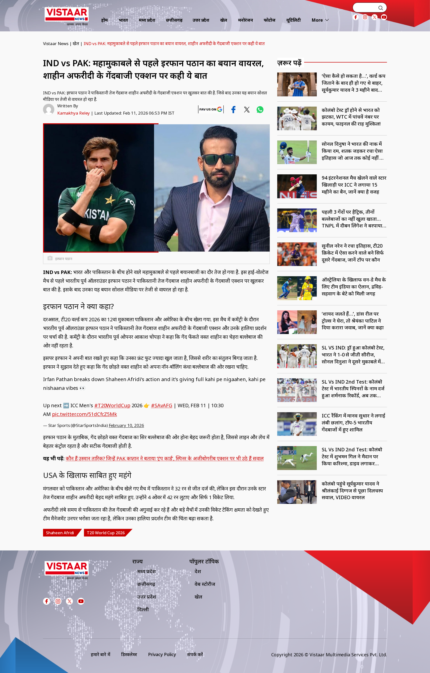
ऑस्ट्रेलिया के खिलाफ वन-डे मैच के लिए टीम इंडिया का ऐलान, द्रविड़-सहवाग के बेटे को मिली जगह (354, 286)
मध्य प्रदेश (147, 20)
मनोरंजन (245, 20)
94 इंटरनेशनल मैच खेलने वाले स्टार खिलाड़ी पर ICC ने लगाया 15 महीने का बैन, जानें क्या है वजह (354, 184)
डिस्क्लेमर (129, 654)
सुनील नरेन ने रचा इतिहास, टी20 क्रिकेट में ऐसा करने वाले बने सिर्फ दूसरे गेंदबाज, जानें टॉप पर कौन (353, 252)
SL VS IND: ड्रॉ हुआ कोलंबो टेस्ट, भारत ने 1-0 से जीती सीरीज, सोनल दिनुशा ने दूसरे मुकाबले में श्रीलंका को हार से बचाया (353, 354)
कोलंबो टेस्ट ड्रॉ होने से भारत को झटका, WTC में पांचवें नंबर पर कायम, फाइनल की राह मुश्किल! (351, 117)
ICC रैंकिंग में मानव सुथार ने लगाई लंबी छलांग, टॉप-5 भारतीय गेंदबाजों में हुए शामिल (353, 422)
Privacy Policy (162, 654)
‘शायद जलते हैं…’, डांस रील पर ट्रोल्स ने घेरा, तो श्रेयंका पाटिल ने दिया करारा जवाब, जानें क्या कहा (353, 320)
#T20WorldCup (112, 405)
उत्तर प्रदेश (201, 20)
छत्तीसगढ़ (174, 20)
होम (104, 20)
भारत (123, 20)
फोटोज (269, 20)
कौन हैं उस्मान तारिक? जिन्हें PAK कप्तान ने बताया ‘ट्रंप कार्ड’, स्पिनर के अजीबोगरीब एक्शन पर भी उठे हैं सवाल (165, 458)
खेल (223, 20)
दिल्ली (143, 609)
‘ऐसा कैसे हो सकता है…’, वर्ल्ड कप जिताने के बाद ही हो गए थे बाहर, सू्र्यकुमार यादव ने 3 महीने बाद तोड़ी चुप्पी (353, 82)
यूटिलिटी (293, 20)
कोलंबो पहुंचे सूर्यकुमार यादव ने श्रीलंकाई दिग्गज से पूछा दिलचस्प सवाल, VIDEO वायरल (352, 490)
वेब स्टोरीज (205, 584)
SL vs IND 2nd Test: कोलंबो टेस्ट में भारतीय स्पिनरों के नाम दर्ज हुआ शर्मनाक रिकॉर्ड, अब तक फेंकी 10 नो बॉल (353, 388)
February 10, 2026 (126, 425)
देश (198, 571)
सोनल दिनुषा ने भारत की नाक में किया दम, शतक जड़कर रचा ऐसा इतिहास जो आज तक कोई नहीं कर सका (354, 150)
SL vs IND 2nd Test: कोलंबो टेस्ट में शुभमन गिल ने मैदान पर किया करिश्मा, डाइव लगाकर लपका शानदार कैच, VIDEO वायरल (352, 456)
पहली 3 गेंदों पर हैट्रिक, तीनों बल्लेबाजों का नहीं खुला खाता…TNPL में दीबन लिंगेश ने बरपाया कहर (352, 218)
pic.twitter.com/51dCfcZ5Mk (84, 414)
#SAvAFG (161, 405)
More (317, 20)
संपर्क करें (195, 654)
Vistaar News (55, 43)
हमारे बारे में (100, 654)
